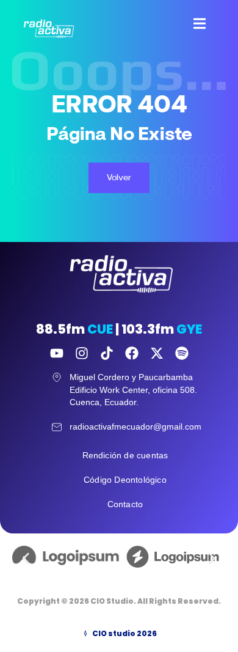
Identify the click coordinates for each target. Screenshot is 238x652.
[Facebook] (132, 353)
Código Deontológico (125, 480)
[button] (26, 558)
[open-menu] (193, 25)
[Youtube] (56, 353)
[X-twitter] (157, 353)
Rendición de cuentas (125, 455)
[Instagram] (81, 353)
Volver (119, 177)
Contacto (125, 504)
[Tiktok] (107, 353)
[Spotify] (182, 353)
